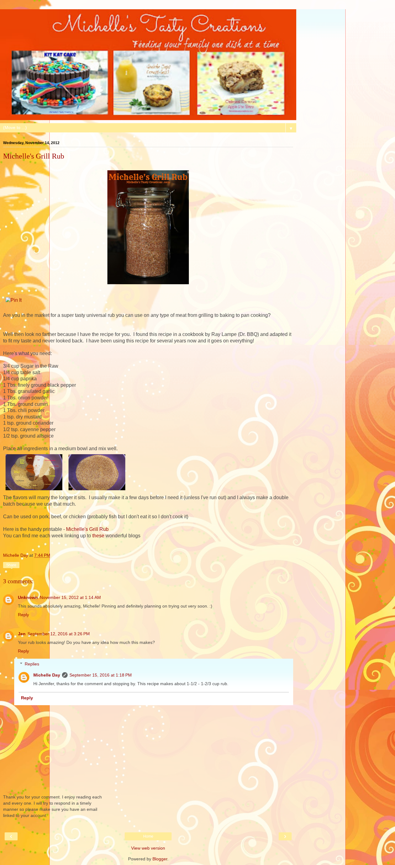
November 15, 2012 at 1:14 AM (70, 597)
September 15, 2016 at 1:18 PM (100, 675)
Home (148, 836)
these (98, 535)
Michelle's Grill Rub (87, 529)
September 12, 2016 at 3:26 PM (58, 633)
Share (11, 565)
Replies (32, 663)
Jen (22, 633)
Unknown (28, 597)
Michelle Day (46, 675)
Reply (23, 614)
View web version (148, 848)
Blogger (159, 858)
